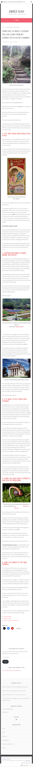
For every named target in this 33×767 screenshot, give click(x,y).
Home (3, 728)
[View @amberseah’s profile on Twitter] (16, 719)
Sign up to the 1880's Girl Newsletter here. (11, 670)
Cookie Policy (27, 760)
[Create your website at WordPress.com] (16, 2)
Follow (5, 661)
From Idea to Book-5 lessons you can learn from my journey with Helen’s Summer (16, 34)
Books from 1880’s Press (7, 744)
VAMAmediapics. (19, 326)
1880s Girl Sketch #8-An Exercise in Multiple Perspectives (15, 687)
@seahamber (5, 712)
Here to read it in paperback (11, 620)
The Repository (5, 740)
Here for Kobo (7, 618)
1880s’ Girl (4, 736)
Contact (4, 748)
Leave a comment (14, 41)
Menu (17, 20)
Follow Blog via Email (16, 648)
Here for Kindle (7, 616)
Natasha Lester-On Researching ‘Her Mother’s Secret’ (14, 690)
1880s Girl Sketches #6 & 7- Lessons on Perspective (13, 694)
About (3, 732)
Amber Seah (16, 11)
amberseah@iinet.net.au (7, 709)
